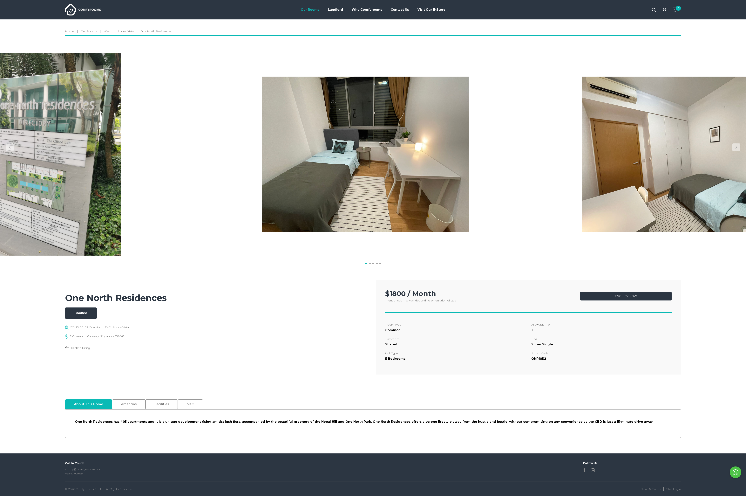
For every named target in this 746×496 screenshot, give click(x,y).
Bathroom (392, 339)
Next (736, 147)
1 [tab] (366, 263)
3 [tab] (373, 263)
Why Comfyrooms (367, 9)
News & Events (651, 489)
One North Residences (156, 31)
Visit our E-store (431, 9)
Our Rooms (310, 9)
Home (69, 31)
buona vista (125, 31)
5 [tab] (380, 263)
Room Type (393, 324)
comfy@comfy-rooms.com (83, 469)
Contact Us (400, 9)
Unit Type (391, 353)
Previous (10, 147)
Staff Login (673, 489)
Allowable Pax (540, 324)
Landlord (335, 9)
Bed (534, 339)
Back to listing (80, 348)
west (107, 31)
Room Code (539, 353)
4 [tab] (377, 263)
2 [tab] (370, 263)
